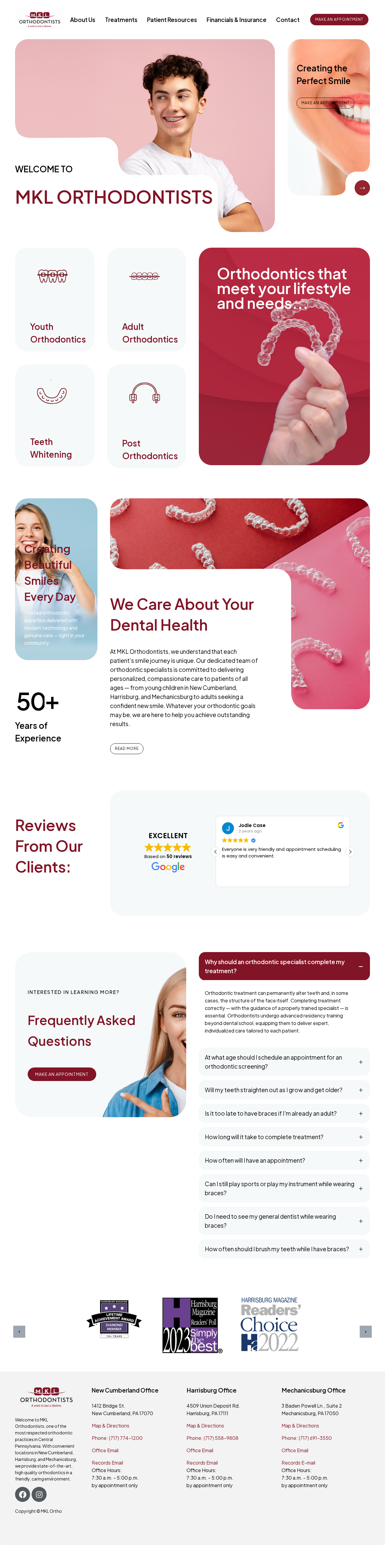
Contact (288, 19)
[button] (350, 851)
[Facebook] (22, 1494)
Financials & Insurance (236, 19)
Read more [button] (295, 877)
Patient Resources (172, 19)
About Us (82, 19)
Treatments (121, 19)
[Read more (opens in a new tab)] (54, 300)
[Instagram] (39, 1494)
